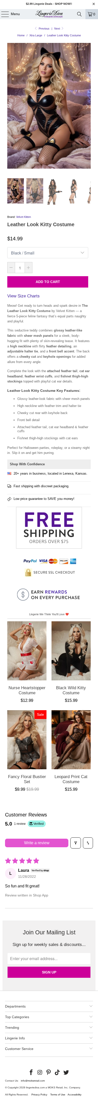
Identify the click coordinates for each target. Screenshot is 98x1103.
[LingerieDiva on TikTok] (57, 1072)
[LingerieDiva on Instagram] (40, 1072)
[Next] (87, 107)
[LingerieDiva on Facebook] (31, 1072)
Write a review (37, 843)
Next (57, 28)
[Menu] (2, 14)
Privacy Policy (39, 1094)
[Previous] (11, 107)
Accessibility (74, 1094)
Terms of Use (57, 1094)
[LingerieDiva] (49, 14)
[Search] (79, 14)
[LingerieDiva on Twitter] (66, 1072)
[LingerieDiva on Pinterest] (49, 1072)
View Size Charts (23, 296)
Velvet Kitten (23, 216)
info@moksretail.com (33, 1080)
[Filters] (75, 843)
